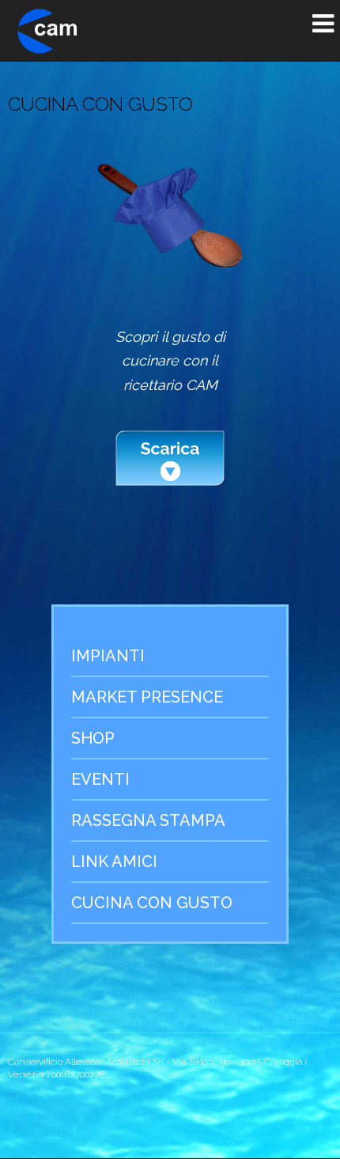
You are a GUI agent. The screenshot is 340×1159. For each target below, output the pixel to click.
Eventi (100, 779)
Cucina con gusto (151, 902)
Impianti (108, 655)
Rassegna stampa (148, 820)
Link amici (114, 861)
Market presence (147, 696)
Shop (93, 738)
